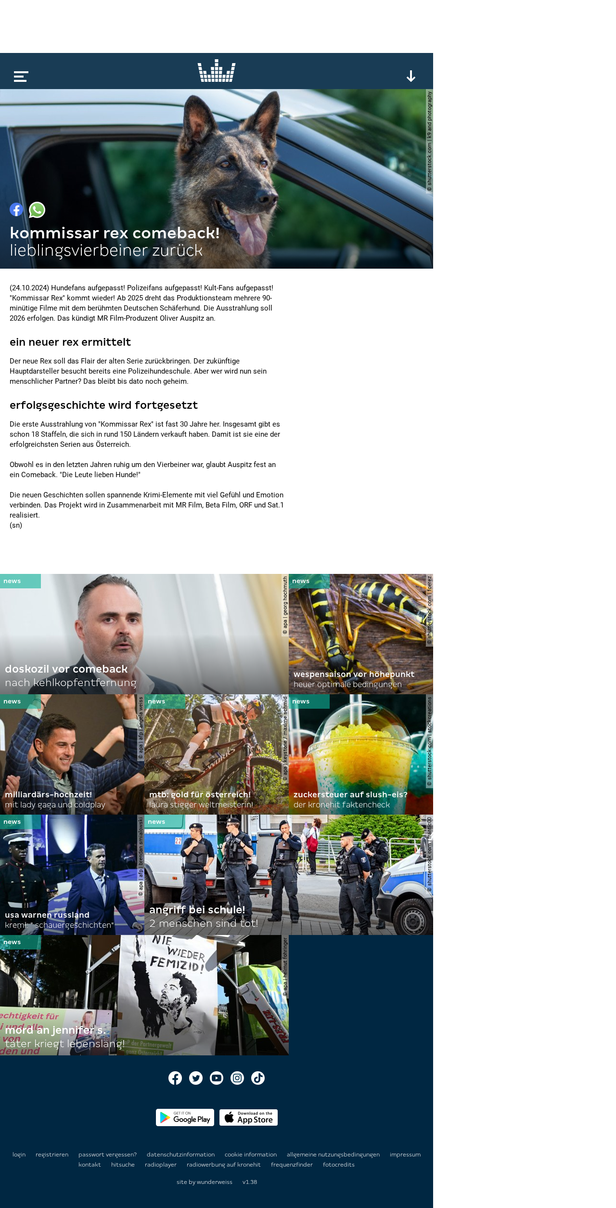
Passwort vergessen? (107, 1154)
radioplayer (161, 1164)
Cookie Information (251, 1154)
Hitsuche (123, 1164)
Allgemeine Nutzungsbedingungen (334, 1154)
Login (19, 1154)
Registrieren (52, 1154)
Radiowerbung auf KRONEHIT (224, 1164)
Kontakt (90, 1164)
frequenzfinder (292, 1164)
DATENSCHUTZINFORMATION (181, 1154)
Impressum (405, 1154)
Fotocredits (339, 1164)
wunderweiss (214, 1182)
